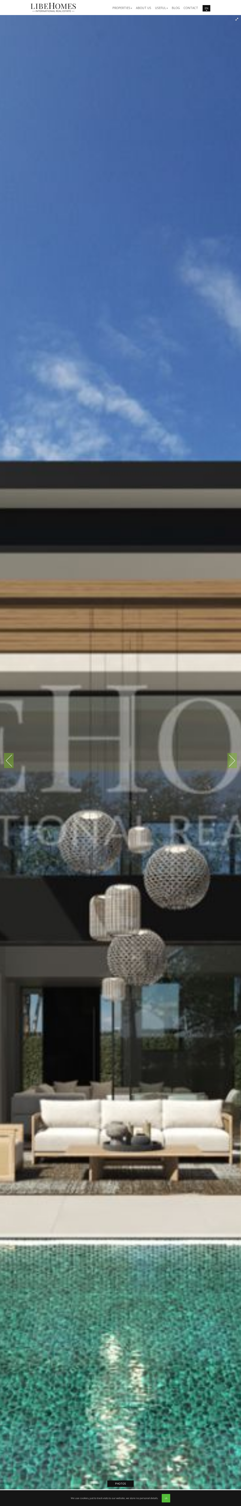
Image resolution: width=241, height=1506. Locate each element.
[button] (122, 7)
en (206, 8)
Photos (120, 1483)
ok (166, 1498)
